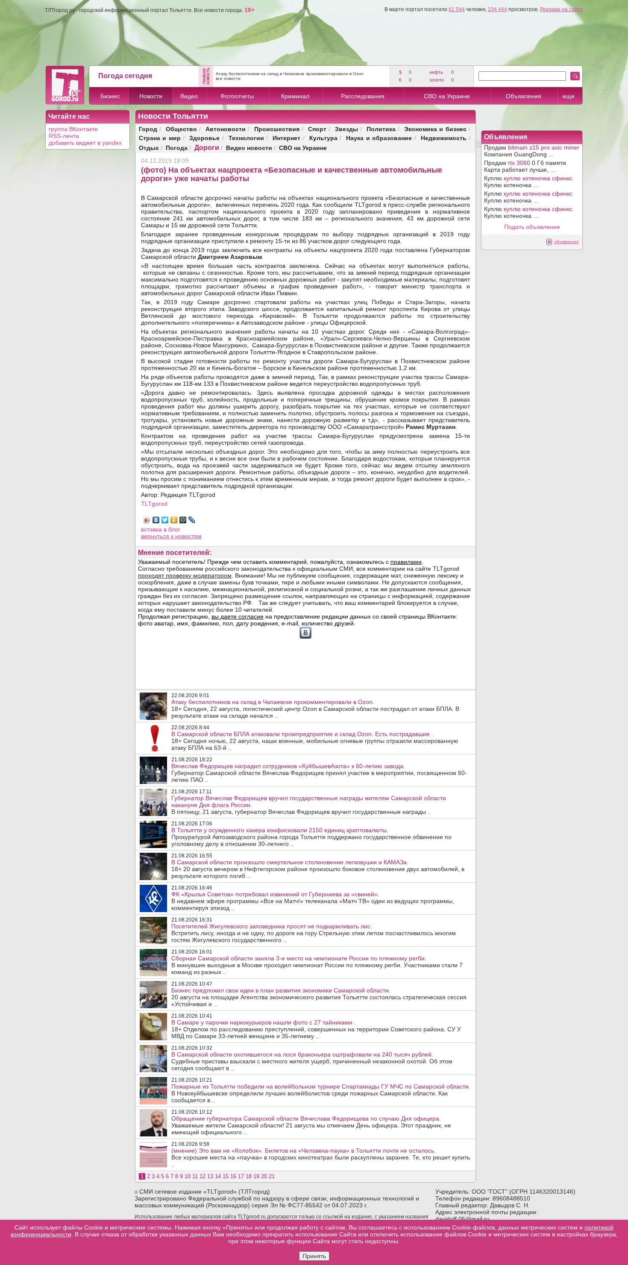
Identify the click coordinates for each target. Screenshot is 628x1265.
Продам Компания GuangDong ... (531, 151)
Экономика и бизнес (435, 128)
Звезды (346, 128)
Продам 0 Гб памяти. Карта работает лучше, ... (526, 166)
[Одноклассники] (174, 519)
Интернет (286, 137)
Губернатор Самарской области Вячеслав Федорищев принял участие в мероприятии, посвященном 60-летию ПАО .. (319, 773)
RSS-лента (64, 135)
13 (210, 1176)
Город (148, 128)
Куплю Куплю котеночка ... (528, 181)
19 (256, 1176)
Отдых (149, 147)
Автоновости (225, 128)
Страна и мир (160, 137)
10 (188, 1176)
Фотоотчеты (237, 96)
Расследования (362, 96)
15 (226, 1176)
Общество (181, 128)
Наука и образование (379, 137)
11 (195, 1176)
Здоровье (204, 137)
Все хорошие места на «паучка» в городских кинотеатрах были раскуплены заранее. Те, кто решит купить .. (320, 1157)
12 (202, 1176)
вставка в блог (160, 529)
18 (249, 1176)
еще (569, 96)
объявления (566, 241)
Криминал (295, 96)
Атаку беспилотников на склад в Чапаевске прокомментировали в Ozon (290, 73)
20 (264, 1176)
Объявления (523, 96)
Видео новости (249, 147)
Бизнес (110, 96)
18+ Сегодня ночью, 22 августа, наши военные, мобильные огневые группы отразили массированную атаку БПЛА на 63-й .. (314, 741)
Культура (323, 137)
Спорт (317, 128)
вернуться (156, 536)
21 (272, 1176)
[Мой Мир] (183, 519)
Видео (189, 96)
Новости (150, 96)
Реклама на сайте (561, 9)
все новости (228, 78)
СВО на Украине (447, 96)
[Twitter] (165, 519)
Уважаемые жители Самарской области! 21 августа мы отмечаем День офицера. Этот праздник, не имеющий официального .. (311, 1125)
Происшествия (276, 128)
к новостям (186, 536)
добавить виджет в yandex (85, 142)
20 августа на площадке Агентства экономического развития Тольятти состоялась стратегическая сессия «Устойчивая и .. (319, 997)
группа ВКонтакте (73, 129)
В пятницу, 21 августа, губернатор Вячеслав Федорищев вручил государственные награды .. (308, 805)
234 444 (497, 9)
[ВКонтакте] (156, 519)
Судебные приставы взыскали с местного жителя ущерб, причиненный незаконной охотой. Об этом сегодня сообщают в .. (311, 1061)
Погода (177, 147)
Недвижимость (444, 137)
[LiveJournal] (192, 519)
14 (218, 1176)
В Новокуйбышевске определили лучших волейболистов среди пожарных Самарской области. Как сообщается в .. (320, 1093)
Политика (381, 128)
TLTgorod (154, 503)
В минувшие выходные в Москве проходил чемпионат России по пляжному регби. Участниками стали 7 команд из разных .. (317, 965)
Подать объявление (532, 226)
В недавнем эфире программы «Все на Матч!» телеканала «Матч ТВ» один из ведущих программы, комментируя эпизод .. (312, 901)
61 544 (457, 9)
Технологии (246, 137)
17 (241, 1176)
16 (233, 1176)
